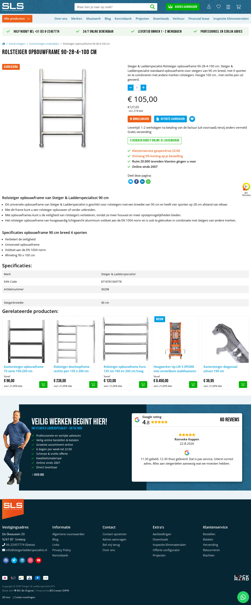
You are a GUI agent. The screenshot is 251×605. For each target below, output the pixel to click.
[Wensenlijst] (218, 7)
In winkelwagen (139, 119)
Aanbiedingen (162, 534)
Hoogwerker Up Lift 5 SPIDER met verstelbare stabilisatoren (175, 369)
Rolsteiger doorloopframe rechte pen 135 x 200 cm (72, 369)
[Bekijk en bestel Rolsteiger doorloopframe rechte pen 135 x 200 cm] (93, 384)
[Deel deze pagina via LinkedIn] (142, 181)
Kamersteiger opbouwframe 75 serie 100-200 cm (24, 369)
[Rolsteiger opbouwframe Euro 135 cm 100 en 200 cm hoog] (125, 339)
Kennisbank (123, 18)
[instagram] (31, 556)
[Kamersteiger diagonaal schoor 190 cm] (225, 339)
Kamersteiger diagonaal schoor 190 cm (220, 369)
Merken (76, 18)
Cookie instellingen (25, 597)
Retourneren (211, 550)
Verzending (210, 545)
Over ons (61, 18)
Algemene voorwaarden (68, 534)
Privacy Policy (61, 550)
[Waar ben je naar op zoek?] (152, 7)
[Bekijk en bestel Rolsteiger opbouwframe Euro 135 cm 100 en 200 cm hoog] (143, 384)
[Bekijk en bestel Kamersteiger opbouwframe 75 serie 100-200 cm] (43, 384)
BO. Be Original (25, 590)
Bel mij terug (111, 545)
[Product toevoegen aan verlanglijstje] (192, 119)
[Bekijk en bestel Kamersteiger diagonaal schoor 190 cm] (243, 384)
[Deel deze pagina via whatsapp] (148, 181)
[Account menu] (209, 7)
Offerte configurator (166, 550)
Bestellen (209, 534)
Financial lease (198, 18)
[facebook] (6, 556)
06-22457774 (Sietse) (20, 545)
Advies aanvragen (185, 7)
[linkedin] (22, 556)
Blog (108, 18)
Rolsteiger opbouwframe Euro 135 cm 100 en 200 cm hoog (125, 369)
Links (55, 545)
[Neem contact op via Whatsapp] (243, 597)
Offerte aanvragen (173, 119)
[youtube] (38, 556)
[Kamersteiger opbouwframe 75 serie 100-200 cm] (25, 339)
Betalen (208, 539)
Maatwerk (93, 18)
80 (222, 420)
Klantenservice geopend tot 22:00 (156, 151)
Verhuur (179, 18)
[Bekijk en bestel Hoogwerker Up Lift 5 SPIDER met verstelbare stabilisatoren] (193, 384)
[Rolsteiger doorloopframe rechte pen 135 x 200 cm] (75, 339)
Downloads (161, 18)
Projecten (142, 18)
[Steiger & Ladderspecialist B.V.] (27, 7)
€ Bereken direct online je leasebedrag (155, 140)
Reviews (232, 419)
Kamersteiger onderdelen (44, 43)
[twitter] (14, 556)
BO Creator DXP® (59, 590)
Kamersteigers (17, 43)
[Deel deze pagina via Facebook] (136, 181)
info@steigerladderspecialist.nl (26, 550)
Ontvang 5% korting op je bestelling (157, 156)
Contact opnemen (114, 534)
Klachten (209, 555)
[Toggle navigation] (17, 19)
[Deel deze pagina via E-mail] (131, 181)
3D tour (6, 597)
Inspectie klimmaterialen (231, 18)
